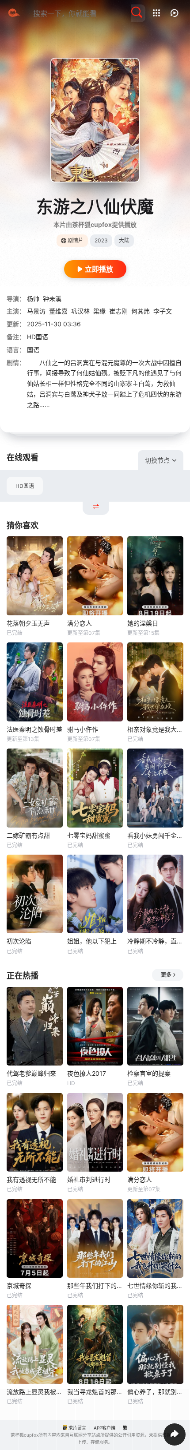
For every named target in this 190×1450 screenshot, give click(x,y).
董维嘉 (58, 311)
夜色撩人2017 (86, 1073)
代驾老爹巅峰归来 (31, 1073)
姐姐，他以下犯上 (92, 941)
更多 (166, 974)
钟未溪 (52, 298)
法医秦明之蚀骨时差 (34, 729)
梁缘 (99, 311)
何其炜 (140, 311)
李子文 (162, 311)
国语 (33, 349)
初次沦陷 (19, 941)
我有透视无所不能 (31, 1179)
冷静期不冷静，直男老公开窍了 (155, 941)
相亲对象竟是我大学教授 (155, 729)
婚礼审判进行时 (88, 1179)
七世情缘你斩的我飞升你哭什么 (155, 1285)
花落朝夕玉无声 (28, 623)
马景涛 (36, 311)
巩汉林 (80, 311)
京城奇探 (19, 1285)
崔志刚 (118, 311)
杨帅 (33, 298)
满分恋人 (79, 623)
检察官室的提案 (149, 1073)
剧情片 (76, 240)
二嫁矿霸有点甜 (28, 835)
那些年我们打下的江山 (95, 1285)
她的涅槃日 (142, 623)
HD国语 (24, 486)
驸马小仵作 (82, 729)
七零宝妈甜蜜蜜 (88, 835)
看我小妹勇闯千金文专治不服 (155, 835)
